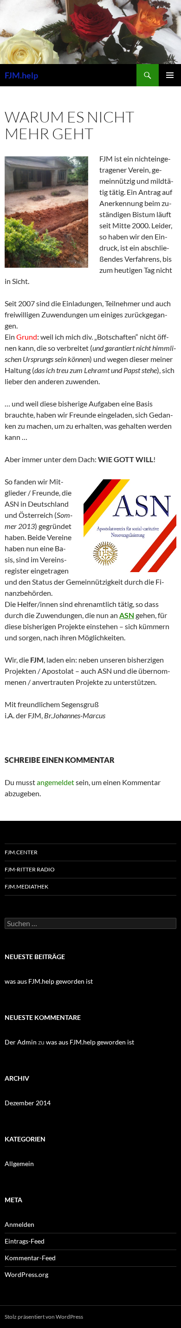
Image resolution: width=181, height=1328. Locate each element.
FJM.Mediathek (26, 886)
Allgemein (19, 1163)
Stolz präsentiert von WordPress (44, 1316)
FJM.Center (21, 852)
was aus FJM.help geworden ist (49, 981)
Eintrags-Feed (25, 1241)
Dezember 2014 (28, 1103)
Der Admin (21, 1042)
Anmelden (19, 1224)
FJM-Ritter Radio (30, 869)
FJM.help (21, 75)
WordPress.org (26, 1274)
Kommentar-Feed (30, 1258)
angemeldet (55, 782)
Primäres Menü (170, 75)
